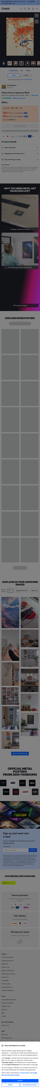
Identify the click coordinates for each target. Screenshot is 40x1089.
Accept (20, 1080)
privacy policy (25, 1073)
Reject (10, 1085)
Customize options (29, 1085)
